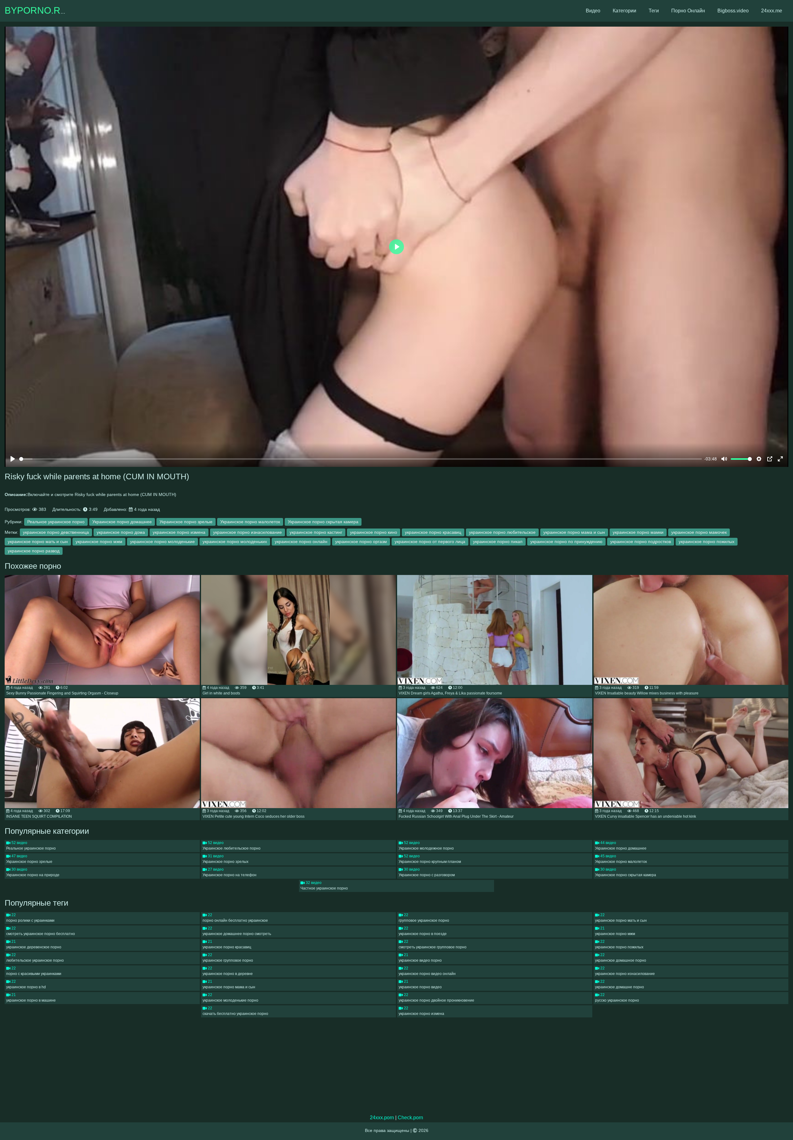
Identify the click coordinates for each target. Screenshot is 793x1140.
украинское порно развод (33, 550)
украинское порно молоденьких (235, 541)
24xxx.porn (382, 1117)
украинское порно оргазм (361, 541)
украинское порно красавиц (433, 532)
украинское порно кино (373, 532)
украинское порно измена (179, 532)
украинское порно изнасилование (247, 532)
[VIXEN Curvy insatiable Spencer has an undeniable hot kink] (691, 753)
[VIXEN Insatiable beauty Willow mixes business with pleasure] (691, 630)
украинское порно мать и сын (38, 541)
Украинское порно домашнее (122, 521)
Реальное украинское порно (56, 521)
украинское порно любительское (502, 532)
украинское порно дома (121, 532)
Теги (654, 10)
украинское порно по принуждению (566, 541)
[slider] (360, 459)
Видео (593, 10)
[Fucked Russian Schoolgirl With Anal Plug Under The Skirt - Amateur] (494, 753)
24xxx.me (771, 10)
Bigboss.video (733, 10)
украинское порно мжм (99, 541)
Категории (624, 10)
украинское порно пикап (498, 541)
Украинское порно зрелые (186, 521)
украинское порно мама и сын (574, 532)
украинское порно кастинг (316, 532)
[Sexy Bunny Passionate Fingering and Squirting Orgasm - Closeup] (102, 630)
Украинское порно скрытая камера (323, 521)
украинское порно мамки (638, 532)
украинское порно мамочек (699, 532)
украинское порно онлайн (301, 541)
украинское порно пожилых (706, 541)
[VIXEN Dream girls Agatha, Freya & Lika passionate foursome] (494, 630)
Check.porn (410, 1117)
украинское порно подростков (640, 541)
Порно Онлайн (688, 10)
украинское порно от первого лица (430, 541)
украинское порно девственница (56, 532)
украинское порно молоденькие (162, 541)
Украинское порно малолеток (250, 521)
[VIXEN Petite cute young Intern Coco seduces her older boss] (298, 753)
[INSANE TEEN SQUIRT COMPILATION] (102, 753)
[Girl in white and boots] (298, 630)
